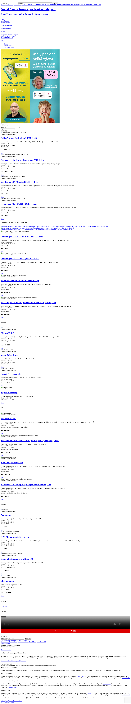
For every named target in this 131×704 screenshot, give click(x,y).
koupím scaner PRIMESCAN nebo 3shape (20, 280)
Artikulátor (6, 515)
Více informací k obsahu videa (65, 631)
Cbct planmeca (7, 581)
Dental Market (5, 642)
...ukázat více (80, 676)
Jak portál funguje (19, 5)
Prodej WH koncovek (10, 374)
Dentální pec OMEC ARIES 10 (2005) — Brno (22, 236)
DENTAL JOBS (84, 5)
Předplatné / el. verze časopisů (9, 34)
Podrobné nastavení (6, 661)
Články (3, 19)
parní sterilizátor (8, 418)
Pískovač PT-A (7, 333)
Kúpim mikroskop (9, 392)
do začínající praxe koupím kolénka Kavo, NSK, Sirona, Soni (28, 302)
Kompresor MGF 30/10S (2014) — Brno (19, 204)
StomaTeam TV (41, 642)
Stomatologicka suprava (12, 462)
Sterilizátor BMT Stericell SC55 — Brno (19, 182)
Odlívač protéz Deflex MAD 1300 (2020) (19, 138)
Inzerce (3, 5)
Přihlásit (3, 41)
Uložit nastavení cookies (7, 702)
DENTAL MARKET (34, 5)
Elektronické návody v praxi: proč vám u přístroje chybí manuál (56, 228)
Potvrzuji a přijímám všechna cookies (11, 701)
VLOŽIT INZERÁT (7, 38)
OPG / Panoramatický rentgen (15, 537)
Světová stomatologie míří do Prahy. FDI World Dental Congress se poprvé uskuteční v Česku (82, 226)
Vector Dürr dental (9, 355)
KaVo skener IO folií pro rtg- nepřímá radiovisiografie (26, 484)
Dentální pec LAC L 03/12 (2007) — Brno (20, 258)
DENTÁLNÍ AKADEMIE (60, 5)
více (2, 153)
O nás (26, 5)
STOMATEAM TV (95, 5)
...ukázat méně (126, 678)
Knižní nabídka (5, 21)
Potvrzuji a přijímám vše (19, 661)
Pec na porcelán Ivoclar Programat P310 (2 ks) (22, 160)
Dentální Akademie (23, 642)
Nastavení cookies (6, 650)
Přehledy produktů (6, 28)
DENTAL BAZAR (73, 5)
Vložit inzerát (9, 5)
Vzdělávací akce (5, 22)
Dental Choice (13, 642)
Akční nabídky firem (6, 25)
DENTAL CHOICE (46, 5)
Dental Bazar (32, 642)
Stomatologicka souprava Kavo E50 (17, 559)
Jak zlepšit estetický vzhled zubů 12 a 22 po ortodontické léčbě (55, 229)
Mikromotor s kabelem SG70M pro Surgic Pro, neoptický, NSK (30, 440)
